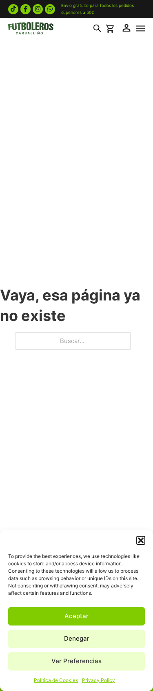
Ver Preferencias (76, 661)
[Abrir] (140, 28)
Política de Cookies (56, 680)
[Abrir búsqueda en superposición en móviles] (97, 28)
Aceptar (76, 616)
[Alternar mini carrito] (111, 29)
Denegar (76, 638)
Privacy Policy (98, 680)
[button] (141, 540)
